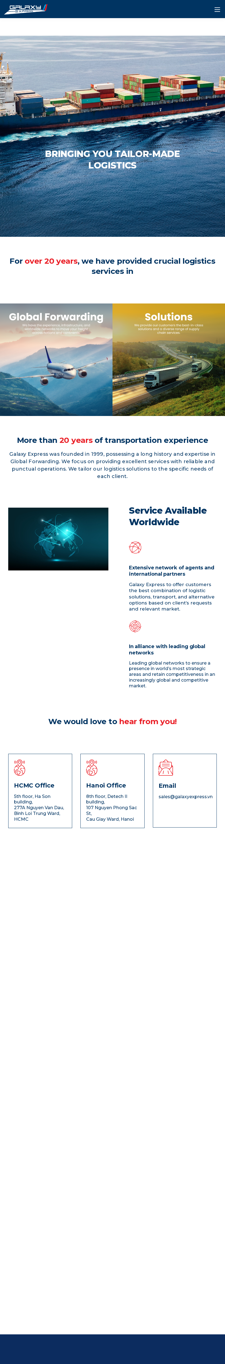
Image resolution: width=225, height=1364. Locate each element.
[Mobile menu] (217, 10)
